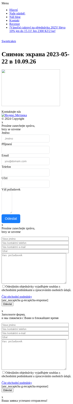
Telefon (6, 166)
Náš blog (14, 17)
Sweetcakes (9, 41)
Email (5, 155)
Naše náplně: (17, 13)
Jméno (6, 132)
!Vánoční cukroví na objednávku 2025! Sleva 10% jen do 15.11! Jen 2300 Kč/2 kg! (37, 29)
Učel (4, 178)
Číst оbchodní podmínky (17, 296)
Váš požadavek (11, 189)
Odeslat (11, 219)
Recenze (14, 24)
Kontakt (14, 20)
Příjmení (7, 144)
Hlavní (13, 10)
